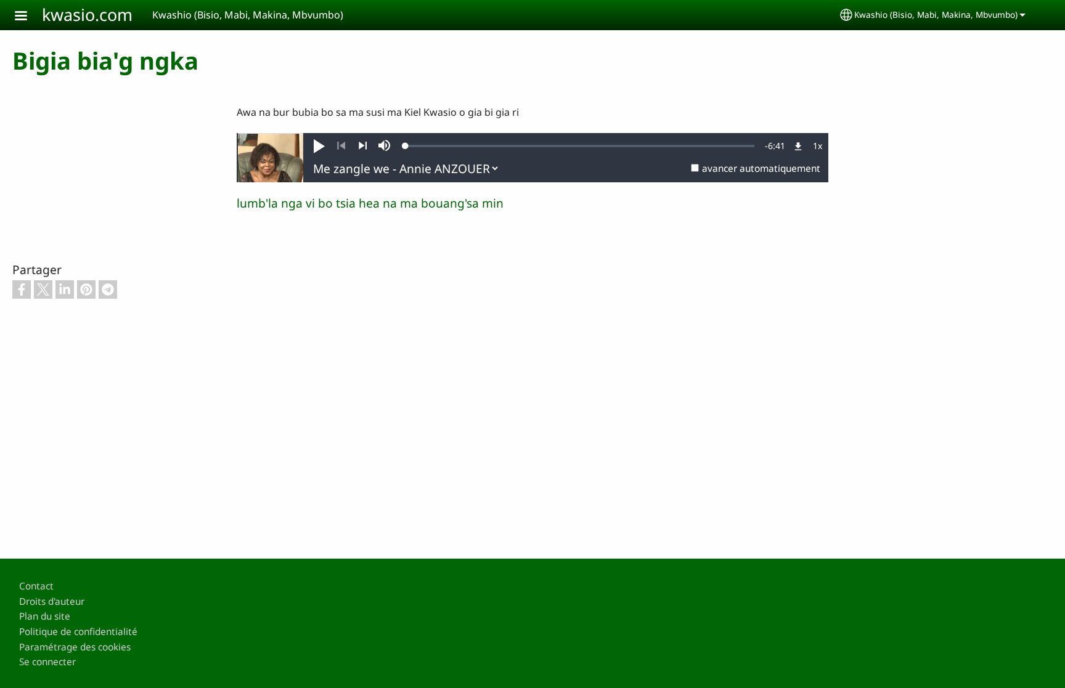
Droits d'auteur (51, 601)
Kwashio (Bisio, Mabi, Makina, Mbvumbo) (936, 14)
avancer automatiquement (761, 168)
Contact (36, 586)
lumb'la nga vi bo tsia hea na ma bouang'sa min (370, 203)
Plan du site (44, 616)
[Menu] (28, 17)
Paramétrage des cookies (75, 647)
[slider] (580, 146)
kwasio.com (87, 14)
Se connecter (47, 661)
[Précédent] (341, 146)
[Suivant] (362, 146)
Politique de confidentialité (78, 631)
